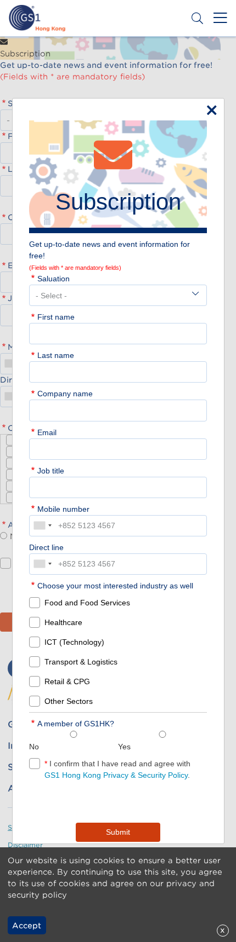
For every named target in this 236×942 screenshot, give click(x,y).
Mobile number (63, 509)
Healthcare (63, 622)
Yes (124, 746)
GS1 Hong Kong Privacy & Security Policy (116, 775)
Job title (50, 471)
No (34, 746)
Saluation (53, 278)
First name (56, 317)
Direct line (46, 547)
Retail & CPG (67, 681)
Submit (118, 832)
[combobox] (42, 526)
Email (47, 432)
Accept (26, 925)
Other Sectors (68, 701)
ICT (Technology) (74, 642)
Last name (55, 355)
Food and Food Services (87, 602)
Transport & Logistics (80, 662)
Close (209, 107)
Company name (65, 393)
